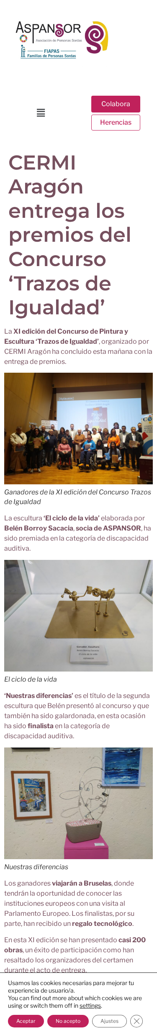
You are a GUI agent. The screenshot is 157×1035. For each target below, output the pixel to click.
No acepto (68, 1021)
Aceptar (26, 1021)
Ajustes (109, 1021)
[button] (40, 112)
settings (90, 1005)
